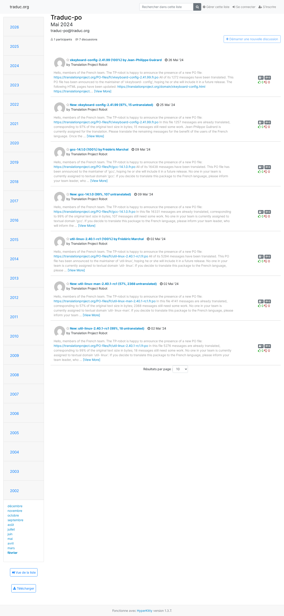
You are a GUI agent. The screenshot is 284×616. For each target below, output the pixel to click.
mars (11, 548)
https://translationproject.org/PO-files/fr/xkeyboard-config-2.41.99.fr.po (106, 77)
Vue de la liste (25, 572)
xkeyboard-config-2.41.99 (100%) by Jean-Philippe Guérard (115, 60)
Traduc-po (66, 17)
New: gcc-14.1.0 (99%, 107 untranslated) (100, 194)
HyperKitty (144, 610)
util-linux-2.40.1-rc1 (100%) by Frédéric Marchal (106, 239)
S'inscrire (269, 7)
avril (11, 543)
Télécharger (25, 588)
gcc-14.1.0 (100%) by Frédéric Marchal (98, 149)
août (11, 525)
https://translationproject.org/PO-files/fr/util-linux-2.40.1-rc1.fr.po (101, 256)
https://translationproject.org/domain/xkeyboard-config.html (161, 86)
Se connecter (245, 7)
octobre (13, 515)
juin (10, 534)
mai (10, 538)
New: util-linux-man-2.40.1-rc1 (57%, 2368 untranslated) (113, 284)
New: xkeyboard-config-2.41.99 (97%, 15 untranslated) (111, 105)
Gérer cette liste (217, 7)
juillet (11, 529)
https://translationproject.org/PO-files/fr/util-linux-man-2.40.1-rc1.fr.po (105, 301)
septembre (15, 520)
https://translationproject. (72, 91)
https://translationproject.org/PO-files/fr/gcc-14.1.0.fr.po (94, 167)
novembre (15, 511)
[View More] (102, 91)
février (13, 552)
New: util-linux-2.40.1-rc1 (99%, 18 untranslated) (106, 328)
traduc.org (19, 6)
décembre (15, 506)
